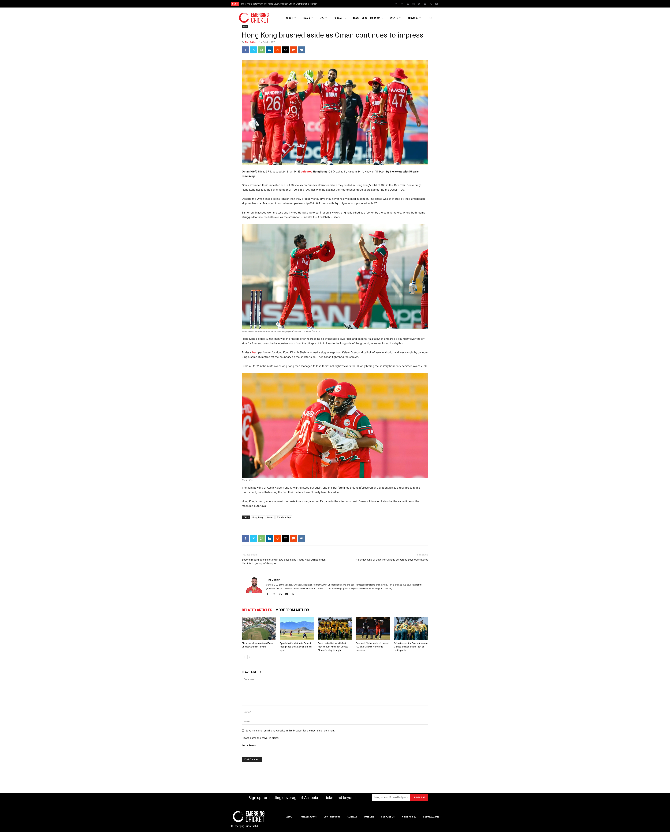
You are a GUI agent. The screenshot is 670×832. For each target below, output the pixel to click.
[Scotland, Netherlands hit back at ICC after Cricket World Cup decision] (373, 628)
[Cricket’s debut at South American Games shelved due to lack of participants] (411, 628)
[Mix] (293, 49)
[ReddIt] (277, 49)
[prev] (359, 4)
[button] (431, 18)
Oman (270, 517)
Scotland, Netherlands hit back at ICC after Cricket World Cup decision (273, 4)
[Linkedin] (407, 4)
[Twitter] (430, 4)
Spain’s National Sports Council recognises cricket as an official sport (296, 646)
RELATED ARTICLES (257, 610)
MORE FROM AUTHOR (292, 610)
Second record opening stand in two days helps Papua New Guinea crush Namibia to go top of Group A (284, 561)
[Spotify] (425, 4)
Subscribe (419, 797)
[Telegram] (288, 594)
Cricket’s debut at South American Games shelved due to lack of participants (411, 646)
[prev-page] (244, 657)
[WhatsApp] (261, 49)
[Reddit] (413, 4)
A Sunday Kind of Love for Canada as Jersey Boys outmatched (392, 559)
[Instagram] (402, 4)
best (255, 352)
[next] (365, 4)
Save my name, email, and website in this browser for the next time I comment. (290, 730)
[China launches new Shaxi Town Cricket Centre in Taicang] (259, 628)
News (245, 26)
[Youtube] (436, 4)
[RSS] (419, 4)
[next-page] (249, 657)
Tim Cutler (250, 42)
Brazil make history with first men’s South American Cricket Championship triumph (333, 646)
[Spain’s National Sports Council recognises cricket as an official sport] (297, 628)
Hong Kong (257, 517)
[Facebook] (396, 4)
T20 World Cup (284, 517)
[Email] (285, 49)
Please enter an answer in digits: (260, 737)
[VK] (301, 49)
